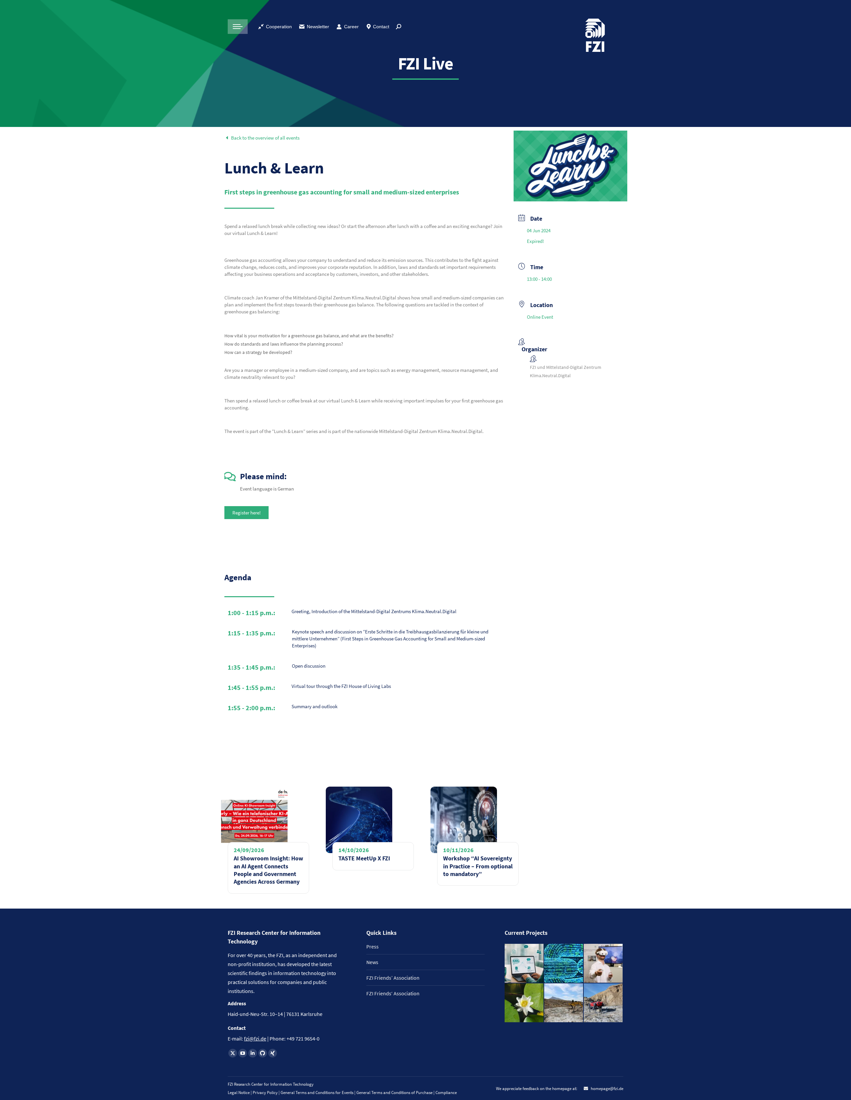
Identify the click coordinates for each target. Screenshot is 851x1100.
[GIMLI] (564, 963)
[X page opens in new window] (232, 1053)
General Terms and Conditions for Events (317, 1092)
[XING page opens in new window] (272, 1053)
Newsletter (318, 26)
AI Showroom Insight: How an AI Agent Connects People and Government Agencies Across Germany (268, 869)
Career (351, 26)
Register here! (246, 512)
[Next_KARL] (524, 963)
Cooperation (279, 26)
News (372, 962)
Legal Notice (239, 1092)
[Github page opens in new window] (262, 1053)
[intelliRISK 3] (603, 1003)
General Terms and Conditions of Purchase (394, 1092)
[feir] (603, 963)
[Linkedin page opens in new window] (252, 1053)
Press (372, 946)
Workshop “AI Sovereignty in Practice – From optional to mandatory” (478, 866)
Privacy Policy (266, 1092)
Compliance (446, 1092)
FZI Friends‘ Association (393, 993)
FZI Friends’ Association (393, 977)
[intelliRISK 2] (564, 1003)
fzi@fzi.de (255, 1038)
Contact (381, 26)
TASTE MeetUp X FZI (364, 858)
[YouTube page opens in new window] (242, 1053)
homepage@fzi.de (606, 1088)
